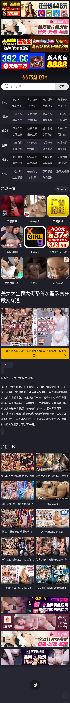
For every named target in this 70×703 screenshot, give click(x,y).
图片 (5, 145)
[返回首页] (65, 695)
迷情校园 (17, 163)
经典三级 (32, 134)
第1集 (7, 365)
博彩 (5, 102)
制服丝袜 (17, 134)
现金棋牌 (47, 105)
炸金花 (32, 105)
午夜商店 (32, 171)
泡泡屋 (32, 177)
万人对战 (47, 99)
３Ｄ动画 (62, 114)
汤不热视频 (62, 171)
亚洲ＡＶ (17, 114)
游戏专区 (62, 99)
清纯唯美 (32, 148)
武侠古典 (62, 157)
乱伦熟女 (47, 134)
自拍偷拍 (32, 114)
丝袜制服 (32, 120)
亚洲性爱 (17, 128)
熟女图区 (47, 148)
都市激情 (17, 157)
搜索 (61, 86)
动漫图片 (62, 142)
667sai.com (35, 77)
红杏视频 (17, 177)
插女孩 (17, 171)
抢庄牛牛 (62, 105)
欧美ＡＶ (47, 114)
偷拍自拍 (32, 128)
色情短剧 (47, 177)
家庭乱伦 (32, 157)
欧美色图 (47, 142)
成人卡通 (47, 128)
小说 (5, 160)
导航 (5, 174)
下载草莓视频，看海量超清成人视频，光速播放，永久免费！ (35, 353)
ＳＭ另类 (62, 120)
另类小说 (32, 163)
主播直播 (47, 120)
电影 (5, 131)
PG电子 (17, 99)
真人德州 (32, 99)
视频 (5, 117)
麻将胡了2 (17, 105)
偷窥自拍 (17, 142)
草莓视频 (47, 171)
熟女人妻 (17, 120)
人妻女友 (47, 157)
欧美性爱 (62, 128)
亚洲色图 (32, 142)
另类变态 (62, 134)
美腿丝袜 (17, 148)
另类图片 (62, 148)
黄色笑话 (47, 163)
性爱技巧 (62, 163)
